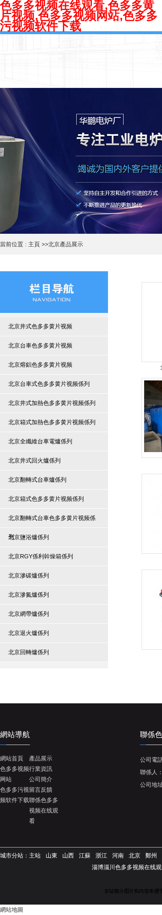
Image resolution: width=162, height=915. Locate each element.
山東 (51, 855)
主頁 (34, 244)
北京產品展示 (65, 244)
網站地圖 (11, 909)
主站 (35, 855)
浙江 (101, 855)
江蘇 (85, 855)
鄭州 (151, 855)
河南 (118, 855)
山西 (68, 855)
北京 (134, 855)
